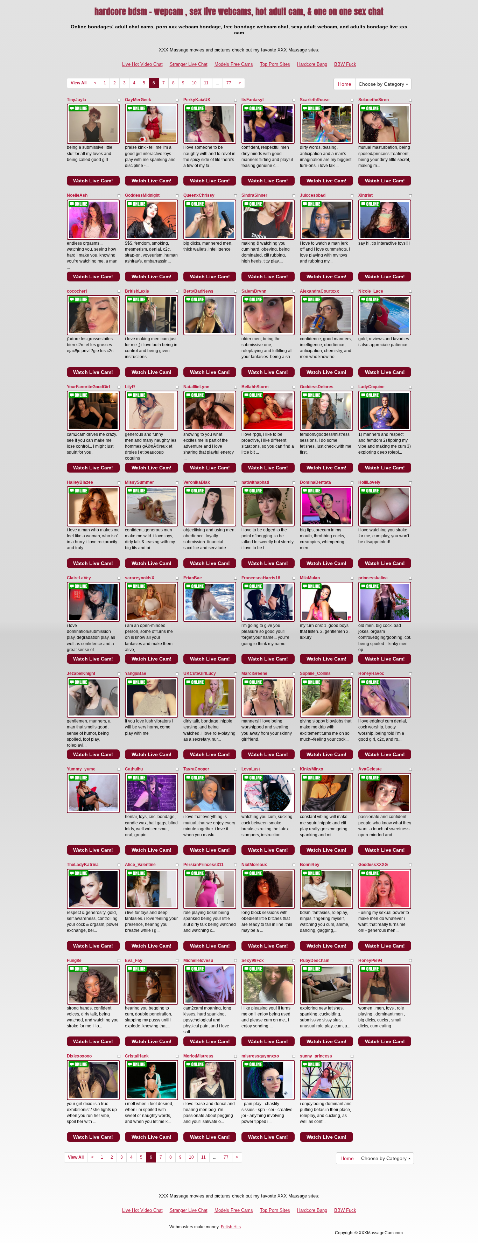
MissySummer (139, 482)
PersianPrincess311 (203, 864)
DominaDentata (315, 482)
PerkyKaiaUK (197, 99)
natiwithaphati (255, 482)
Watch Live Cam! (93, 180)
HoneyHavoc (371, 673)
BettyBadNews (198, 291)
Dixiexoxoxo (79, 1056)
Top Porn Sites (275, 64)
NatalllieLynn (196, 386)
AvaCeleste (370, 769)
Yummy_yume (81, 769)
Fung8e (74, 960)
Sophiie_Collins (315, 673)
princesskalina (373, 577)
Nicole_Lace (370, 291)
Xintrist (365, 195)
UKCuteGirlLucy (199, 673)
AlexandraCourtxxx (319, 291)
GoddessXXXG (373, 864)
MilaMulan (310, 577)
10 (194, 83)
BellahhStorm (255, 386)
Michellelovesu (198, 960)
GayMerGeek (138, 99)
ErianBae (192, 577)
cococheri (77, 291)
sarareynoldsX (139, 577)
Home (344, 84)
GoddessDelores (316, 386)
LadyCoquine (371, 386)
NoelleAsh (77, 195)
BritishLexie (137, 291)
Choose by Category (382, 84)
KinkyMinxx (311, 769)
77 (228, 83)
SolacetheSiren (373, 99)
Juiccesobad (312, 195)
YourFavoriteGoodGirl (88, 386)
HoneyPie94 (370, 960)
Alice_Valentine (140, 864)
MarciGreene (254, 673)
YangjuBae (135, 673)
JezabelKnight (81, 673)
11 (206, 83)
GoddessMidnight (142, 195)
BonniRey (309, 864)
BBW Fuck (345, 64)
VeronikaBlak (196, 482)
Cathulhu (134, 769)
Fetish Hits (231, 1226)
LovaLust (250, 769)
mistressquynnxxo (260, 1056)
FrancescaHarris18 (260, 577)
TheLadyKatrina (83, 864)
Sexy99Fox (252, 960)
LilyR (130, 386)
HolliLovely (369, 482)
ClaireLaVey (79, 577)
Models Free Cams (234, 64)
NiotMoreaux (254, 864)
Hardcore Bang (312, 64)
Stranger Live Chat (189, 64)
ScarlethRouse (315, 99)
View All (78, 83)
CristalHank (137, 1056)
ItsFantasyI (252, 99)
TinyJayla (76, 99)
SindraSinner (254, 195)
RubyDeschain (314, 960)
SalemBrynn (253, 291)
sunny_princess (316, 1056)
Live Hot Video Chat (142, 64)
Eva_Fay (133, 960)
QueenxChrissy (199, 195)
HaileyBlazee (80, 482)
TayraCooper (196, 769)
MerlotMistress (198, 1056)
